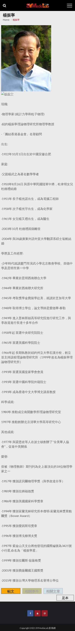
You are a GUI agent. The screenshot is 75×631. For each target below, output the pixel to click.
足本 (65, 598)
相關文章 (53, 591)
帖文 (10, 591)
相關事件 (32, 591)
